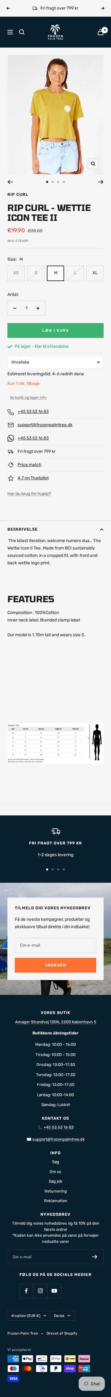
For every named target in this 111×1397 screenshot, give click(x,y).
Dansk (59, 1316)
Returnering (55, 1191)
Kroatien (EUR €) (25, 1316)
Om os (55, 1171)
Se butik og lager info (28, 397)
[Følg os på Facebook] (26, 1291)
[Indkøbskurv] (100, 32)
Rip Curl (17, 194)
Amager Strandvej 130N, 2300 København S (55, 1022)
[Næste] (101, 182)
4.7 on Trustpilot (33, 478)
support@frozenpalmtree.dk (45, 424)
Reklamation (55, 1200)
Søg (55, 1161)
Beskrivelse (22, 529)
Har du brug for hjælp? (29, 493)
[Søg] (22, 32)
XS (16, 273)
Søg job (55, 1181)
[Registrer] (94, 1257)
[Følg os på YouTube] (54, 1291)
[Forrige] (10, 182)
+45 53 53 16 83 (33, 411)
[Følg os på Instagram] (40, 1291)
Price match (30, 464)
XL (95, 273)
